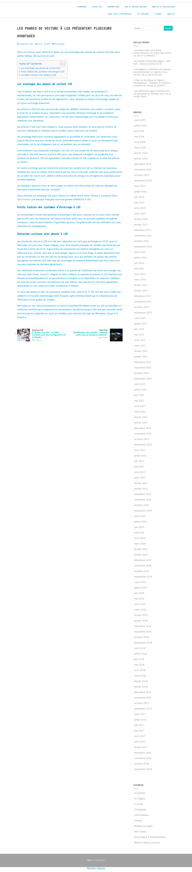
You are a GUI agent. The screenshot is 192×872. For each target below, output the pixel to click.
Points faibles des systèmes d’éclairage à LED (43, 72)
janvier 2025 (141, 224)
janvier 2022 (141, 422)
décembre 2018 (142, 626)
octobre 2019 (141, 571)
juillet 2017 (140, 719)
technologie (23, 313)
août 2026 (140, 120)
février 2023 (141, 351)
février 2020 (141, 549)
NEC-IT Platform (37, 8)
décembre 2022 (142, 362)
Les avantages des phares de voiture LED (40, 68)
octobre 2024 (141, 241)
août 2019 (140, 582)
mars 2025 (140, 213)
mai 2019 (139, 598)
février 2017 (141, 747)
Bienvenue (82, 7)
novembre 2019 (143, 565)
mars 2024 (140, 279)
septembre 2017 (143, 708)
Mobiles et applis (143, 826)
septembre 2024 (143, 246)
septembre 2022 (143, 378)
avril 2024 (139, 274)
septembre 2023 (143, 312)
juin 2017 (139, 725)
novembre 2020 (143, 499)
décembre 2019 (142, 560)
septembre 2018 (143, 642)
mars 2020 (140, 543)
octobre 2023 (141, 307)
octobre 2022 (141, 373)
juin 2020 (139, 527)
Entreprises (140, 809)
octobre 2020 (141, 505)
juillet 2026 (140, 125)
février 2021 (141, 483)
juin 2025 (139, 197)
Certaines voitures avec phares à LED (38, 75)
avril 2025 (139, 208)
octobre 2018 (141, 637)
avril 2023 (139, 340)
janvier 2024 (141, 290)
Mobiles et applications (163, 7)
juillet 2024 (140, 257)
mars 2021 (140, 477)
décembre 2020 (142, 494)
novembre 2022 (143, 367)
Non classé (59, 44)
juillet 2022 (140, 389)
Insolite (171, 14)
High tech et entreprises (119, 14)
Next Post (90, 332)
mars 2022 (140, 411)
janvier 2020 (141, 554)
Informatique (113, 7)
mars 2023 (140, 345)
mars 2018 (140, 675)
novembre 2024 (143, 235)
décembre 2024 (142, 230)
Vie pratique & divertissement (150, 837)
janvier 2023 (141, 356)
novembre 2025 (143, 169)
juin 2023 (139, 329)
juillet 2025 (140, 191)
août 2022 (140, 384)
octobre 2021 (141, 439)
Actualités (97, 7)
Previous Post (49, 334)
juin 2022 (139, 395)
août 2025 (140, 186)
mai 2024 (139, 268)
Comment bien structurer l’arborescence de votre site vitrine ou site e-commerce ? (152, 53)
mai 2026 (139, 136)
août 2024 (140, 252)
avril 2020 (139, 538)
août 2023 (140, 318)
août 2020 (140, 516)
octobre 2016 (141, 763)
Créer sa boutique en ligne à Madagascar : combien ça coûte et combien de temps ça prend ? (152, 83)
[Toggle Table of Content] (61, 64)
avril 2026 (139, 142)
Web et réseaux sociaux (136, 7)
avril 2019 (139, 604)
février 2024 (141, 285)
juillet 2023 (140, 323)
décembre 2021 (142, 428)
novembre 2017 (143, 697)
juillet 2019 (140, 587)
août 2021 (140, 450)
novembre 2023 (143, 301)
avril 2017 (139, 736)
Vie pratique (143, 14)
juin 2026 (139, 131)
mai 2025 (139, 202)
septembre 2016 (143, 769)
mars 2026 (140, 147)
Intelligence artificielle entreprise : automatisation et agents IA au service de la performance (153, 72)
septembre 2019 (143, 576)
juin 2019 (139, 593)
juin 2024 (139, 263)
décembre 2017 (142, 692)
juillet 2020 (140, 521)
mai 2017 (139, 730)
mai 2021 (139, 466)
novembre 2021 (143, 433)
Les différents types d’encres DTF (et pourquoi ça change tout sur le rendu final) (152, 94)
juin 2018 (139, 659)
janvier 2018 (141, 686)
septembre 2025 (143, 180)
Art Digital (139, 798)
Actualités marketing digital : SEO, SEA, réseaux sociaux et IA (152, 62)
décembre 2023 (142, 296)
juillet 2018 (140, 653)
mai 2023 (139, 334)
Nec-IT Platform (96, 860)
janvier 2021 (141, 488)
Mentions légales (96, 868)
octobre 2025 (141, 175)
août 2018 (140, 648)
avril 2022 (139, 406)
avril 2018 (139, 670)
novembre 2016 (143, 758)
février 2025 (141, 219)
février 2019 (141, 615)
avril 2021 (139, 472)
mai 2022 (139, 400)
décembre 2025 (142, 164)
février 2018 (141, 681)
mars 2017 (140, 741)
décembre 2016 (142, 752)
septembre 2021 (143, 444)
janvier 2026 (141, 158)
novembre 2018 (143, 631)
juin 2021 (139, 461)
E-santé (157, 14)
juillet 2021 (140, 455)
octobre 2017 (141, 703)
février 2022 (141, 417)
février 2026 (141, 153)
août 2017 (140, 714)
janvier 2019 (141, 620)
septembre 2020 (143, 510)
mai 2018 (139, 664)
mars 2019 (140, 609)
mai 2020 (139, 532)
